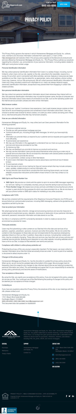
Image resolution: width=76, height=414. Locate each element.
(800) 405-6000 (49, 5)
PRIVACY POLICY (16, 394)
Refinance (5, 350)
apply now (63, 4)
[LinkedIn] (73, 396)
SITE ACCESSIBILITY (50, 394)
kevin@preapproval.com (34, 301)
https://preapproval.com (10, 58)
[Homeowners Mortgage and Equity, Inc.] (11, 334)
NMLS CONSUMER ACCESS (32, 394)
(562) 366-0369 (19, 301)
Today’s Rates (6, 353)
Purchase (5, 347)
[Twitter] (69, 396)
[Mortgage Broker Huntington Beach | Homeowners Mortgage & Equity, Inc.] (11, 5)
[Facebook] (66, 396)
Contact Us (27, 352)
